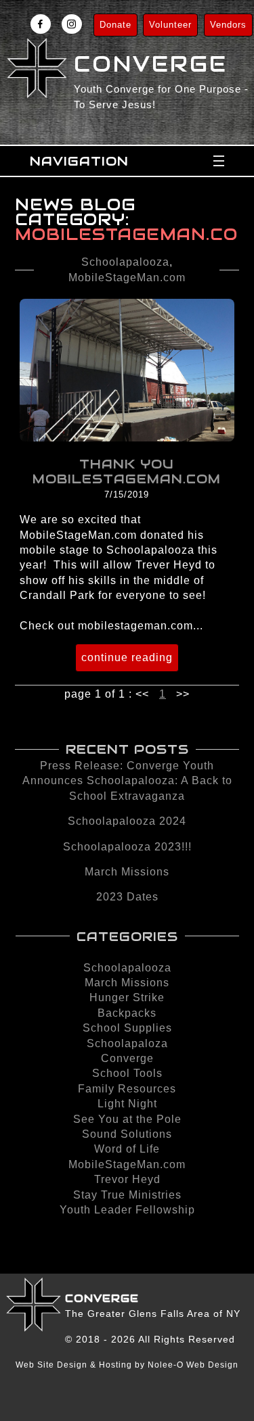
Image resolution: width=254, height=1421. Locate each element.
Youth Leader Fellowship (127, 1209)
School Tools (127, 1073)
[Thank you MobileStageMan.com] (127, 437)
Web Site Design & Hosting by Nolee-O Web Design (127, 1365)
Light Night (127, 1103)
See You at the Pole (127, 1119)
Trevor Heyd (127, 1179)
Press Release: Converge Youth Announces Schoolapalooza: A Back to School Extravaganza (127, 781)
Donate (115, 25)
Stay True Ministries (127, 1195)
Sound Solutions (127, 1134)
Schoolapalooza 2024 (127, 821)
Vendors (228, 25)
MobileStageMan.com (127, 277)
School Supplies (127, 1028)
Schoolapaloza (127, 1043)
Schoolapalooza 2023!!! (127, 846)
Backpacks (127, 1013)
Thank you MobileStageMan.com (127, 471)
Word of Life (127, 1149)
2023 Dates (127, 896)
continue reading (127, 657)
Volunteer (170, 25)
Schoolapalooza (125, 262)
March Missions (127, 871)
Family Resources (127, 1088)
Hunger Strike (127, 997)
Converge (127, 1058)
